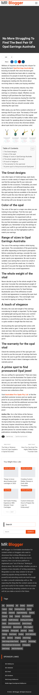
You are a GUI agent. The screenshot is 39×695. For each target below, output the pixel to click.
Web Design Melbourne (11, 679)
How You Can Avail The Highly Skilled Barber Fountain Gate (29, 449)
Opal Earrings (9, 436)
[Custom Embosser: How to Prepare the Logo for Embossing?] (28, 494)
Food (11, 616)
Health (4, 620)
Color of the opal (10, 154)
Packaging (5, 630)
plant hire (23, 630)
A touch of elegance (11, 162)
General (17, 616)
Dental (29, 609)
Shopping (7, 490)
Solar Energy (26, 638)
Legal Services (6, 627)
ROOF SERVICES (30, 634)
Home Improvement (14, 623)
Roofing (21, 634)
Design (4, 612)
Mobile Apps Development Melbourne (15, 683)
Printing (4, 634)
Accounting (10, 605)
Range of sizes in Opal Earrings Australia (18, 156)
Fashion (31, 612)
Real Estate (12, 634)
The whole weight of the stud (14, 159)
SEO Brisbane (9, 675)
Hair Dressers (26, 616)
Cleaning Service (20, 609)
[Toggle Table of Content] (31, 148)
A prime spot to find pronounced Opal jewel (19, 167)
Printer (31, 630)
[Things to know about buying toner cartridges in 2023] (11, 472)
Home (4, 623)
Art (17, 605)
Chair (10, 609)
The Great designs (10, 152)
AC (3, 605)
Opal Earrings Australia (21, 436)
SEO (3, 638)
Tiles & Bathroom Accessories (11, 645)
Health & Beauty (13, 620)
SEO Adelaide (9, 668)
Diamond (11, 612)
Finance (4, 616)
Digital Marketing (22, 612)
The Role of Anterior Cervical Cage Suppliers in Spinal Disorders (10, 449)
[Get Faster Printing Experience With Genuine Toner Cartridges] (11, 494)
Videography (26, 645)
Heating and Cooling (26, 620)
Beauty (22, 605)
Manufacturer (17, 627)
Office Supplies (9, 468)
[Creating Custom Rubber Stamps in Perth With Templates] (28, 472)
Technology (32, 641)
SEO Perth (8, 671)
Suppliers (23, 641)
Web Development (17, 648)
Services (9, 638)
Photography (14, 630)
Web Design (5, 648)
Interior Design (27, 623)
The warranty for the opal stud (14, 164)
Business (30, 605)
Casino (4, 609)
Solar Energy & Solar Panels (10, 641)
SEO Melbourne (9, 664)
